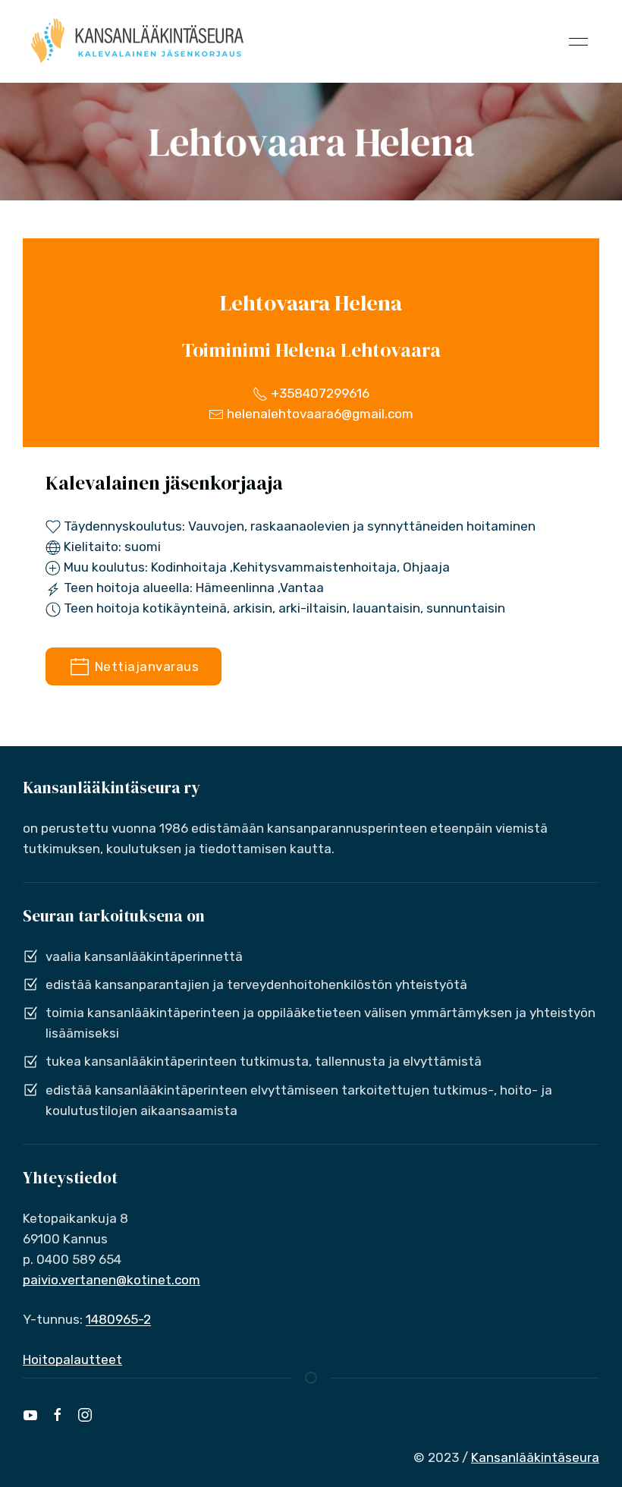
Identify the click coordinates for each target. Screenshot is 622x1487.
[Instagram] (85, 1414)
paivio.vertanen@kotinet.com (111, 1279)
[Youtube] (30, 1414)
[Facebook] (57, 1414)
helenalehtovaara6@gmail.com (318, 413)
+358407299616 (318, 393)
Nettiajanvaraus (145, 666)
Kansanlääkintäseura (535, 1457)
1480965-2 (118, 1319)
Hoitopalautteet (72, 1359)
